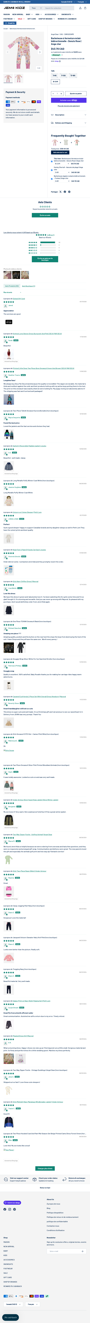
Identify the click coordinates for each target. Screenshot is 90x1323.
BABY (6, 1251)
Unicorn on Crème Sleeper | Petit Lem (27, 512)
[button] (85, 8)
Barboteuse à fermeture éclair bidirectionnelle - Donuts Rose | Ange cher (23, 28)
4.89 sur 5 (50, 235)
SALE (6, 1273)
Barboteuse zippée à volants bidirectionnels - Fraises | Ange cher (69, 177)
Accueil (6, 28)
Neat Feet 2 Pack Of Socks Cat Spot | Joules (29, 550)
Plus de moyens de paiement (69, 106)
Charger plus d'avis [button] (45, 1168)
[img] (45, 235)
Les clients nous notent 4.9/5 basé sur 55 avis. (21, 232)
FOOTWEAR (8, 1268)
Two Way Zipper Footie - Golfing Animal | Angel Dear (32, 834)
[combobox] (51, 8)
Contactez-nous (53, 1226)
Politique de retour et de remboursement (62, 1217)
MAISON (7, 14)
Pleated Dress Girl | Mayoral (23, 1036)
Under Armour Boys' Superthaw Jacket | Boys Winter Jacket (35, 800)
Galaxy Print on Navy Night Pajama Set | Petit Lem (31, 1001)
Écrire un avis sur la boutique (45, 259)
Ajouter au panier (76, 93)
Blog (48, 1208)
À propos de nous (53, 1204)
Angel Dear (54, 34)
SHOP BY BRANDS (10, 1282)
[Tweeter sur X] (60, 192)
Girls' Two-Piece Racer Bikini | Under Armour (29, 871)
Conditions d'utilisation (56, 1230)
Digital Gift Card (19, 298)
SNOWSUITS (8, 1264)
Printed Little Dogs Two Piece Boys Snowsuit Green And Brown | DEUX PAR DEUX (43, 368)
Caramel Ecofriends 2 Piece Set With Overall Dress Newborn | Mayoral (39, 696)
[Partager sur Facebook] (65, 192)
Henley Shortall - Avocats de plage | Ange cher (68, 168)
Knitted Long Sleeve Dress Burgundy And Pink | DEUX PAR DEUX (37, 334)
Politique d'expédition (55, 1213)
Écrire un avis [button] (45, 215)
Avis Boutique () (28, 286)
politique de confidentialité (57, 1221)
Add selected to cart (60, 152)
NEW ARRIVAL (17, 14)
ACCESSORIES (9, 1260)
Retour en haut (45, 1188)
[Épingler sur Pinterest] (69, 192)
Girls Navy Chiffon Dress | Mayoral (25, 581)
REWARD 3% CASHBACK (67, 19)
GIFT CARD (32, 19)
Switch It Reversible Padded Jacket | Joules (29, 446)
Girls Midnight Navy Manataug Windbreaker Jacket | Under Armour (38, 1102)
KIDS (5, 1255)
